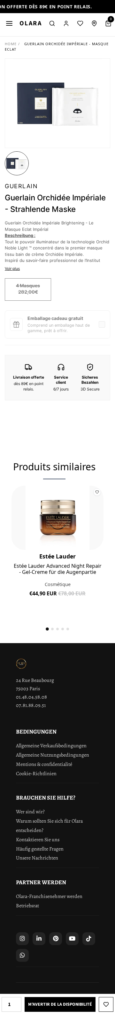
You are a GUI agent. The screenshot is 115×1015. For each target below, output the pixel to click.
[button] (17, 163)
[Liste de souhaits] (80, 23)
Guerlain (21, 186)
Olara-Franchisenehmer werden (49, 896)
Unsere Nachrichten (37, 857)
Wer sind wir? (30, 811)
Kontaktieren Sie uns (37, 839)
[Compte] (66, 23)
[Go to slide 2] (52, 629)
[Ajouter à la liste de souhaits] (106, 1004)
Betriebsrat (27, 905)
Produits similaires (54, 466)
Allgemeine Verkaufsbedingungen (51, 745)
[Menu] (9, 23)
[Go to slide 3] (57, 629)
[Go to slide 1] (47, 629)
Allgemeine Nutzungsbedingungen (52, 755)
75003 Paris (28, 688)
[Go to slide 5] (67, 629)
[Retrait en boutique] (94, 23)
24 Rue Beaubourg (35, 680)
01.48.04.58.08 (31, 696)
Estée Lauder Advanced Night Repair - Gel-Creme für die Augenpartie (58, 569)
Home (11, 43)
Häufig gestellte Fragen (40, 848)
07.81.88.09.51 (31, 705)
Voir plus (12, 268)
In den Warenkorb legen (57, 598)
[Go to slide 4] (62, 629)
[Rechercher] (52, 23)
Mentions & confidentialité (44, 764)
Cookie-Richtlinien (36, 773)
